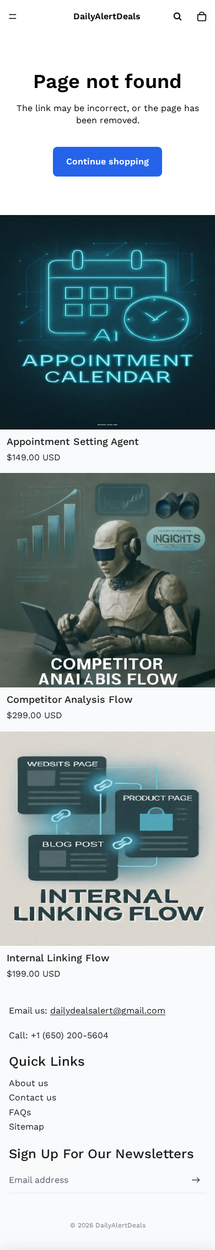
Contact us (32, 1097)
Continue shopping (107, 161)
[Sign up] (196, 1180)
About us (28, 1083)
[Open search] (177, 16)
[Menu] (12, 16)
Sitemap (26, 1126)
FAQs (20, 1112)
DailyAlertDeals (120, 1225)
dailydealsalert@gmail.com (107, 1010)
